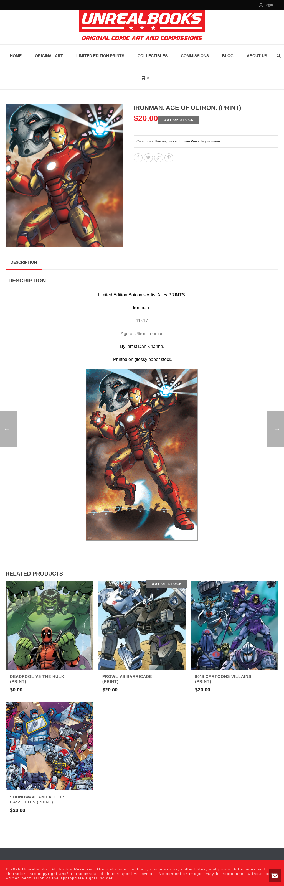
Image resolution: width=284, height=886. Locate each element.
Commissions (195, 56)
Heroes (160, 141)
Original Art (49, 56)
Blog (228, 56)
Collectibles (153, 56)
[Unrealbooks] (142, 27)
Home (16, 56)
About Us (257, 56)
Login (268, 5)
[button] (112, 115)
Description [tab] (24, 262)
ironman (213, 141)
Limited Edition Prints (100, 56)
